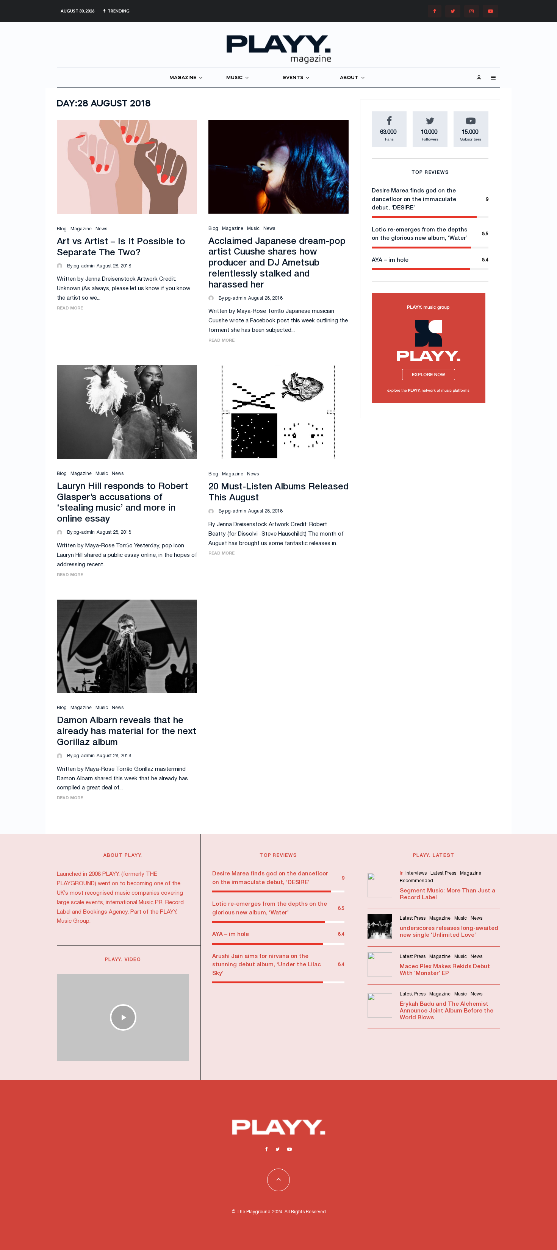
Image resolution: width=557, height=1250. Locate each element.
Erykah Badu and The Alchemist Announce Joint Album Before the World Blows (446, 1011)
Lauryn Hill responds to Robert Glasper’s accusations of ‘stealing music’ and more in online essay (122, 503)
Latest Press (443, 873)
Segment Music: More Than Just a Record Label (447, 894)
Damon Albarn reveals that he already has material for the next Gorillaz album (126, 732)
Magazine (81, 229)
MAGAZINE (182, 77)
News (101, 229)
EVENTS (293, 77)
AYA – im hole (390, 260)
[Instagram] (471, 11)
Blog (62, 229)
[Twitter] (452, 11)
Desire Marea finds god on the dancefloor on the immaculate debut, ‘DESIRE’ (414, 199)
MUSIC (234, 77)
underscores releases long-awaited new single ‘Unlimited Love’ (449, 932)
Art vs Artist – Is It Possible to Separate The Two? (121, 247)
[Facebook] (434, 11)
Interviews (416, 873)
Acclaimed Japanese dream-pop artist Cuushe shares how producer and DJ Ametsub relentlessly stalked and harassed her (277, 263)
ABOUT (349, 77)
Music (253, 229)
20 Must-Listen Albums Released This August (278, 492)
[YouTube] (490, 11)
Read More (70, 308)
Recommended (416, 881)
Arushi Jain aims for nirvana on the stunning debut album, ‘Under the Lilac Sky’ (266, 965)
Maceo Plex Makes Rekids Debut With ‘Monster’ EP (445, 970)
